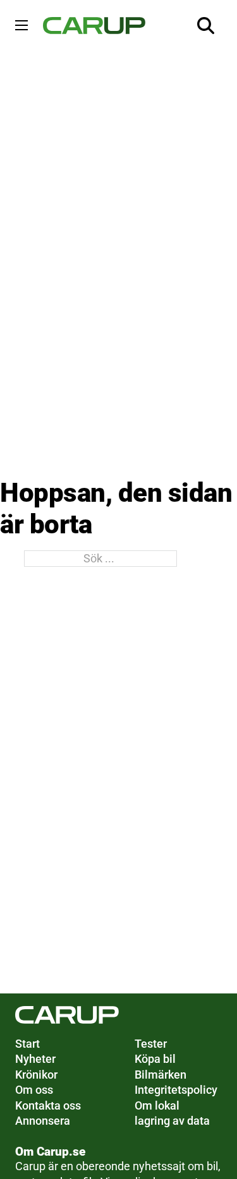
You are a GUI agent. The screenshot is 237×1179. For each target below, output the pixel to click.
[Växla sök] (206, 25)
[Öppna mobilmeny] (21, 25)
